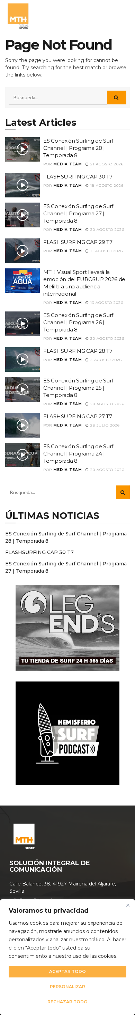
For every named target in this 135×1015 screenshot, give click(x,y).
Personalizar (67, 986)
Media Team (67, 164)
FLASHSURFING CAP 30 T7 (77, 176)
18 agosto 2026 (106, 185)
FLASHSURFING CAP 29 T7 (77, 242)
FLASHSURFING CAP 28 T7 (77, 351)
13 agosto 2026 (106, 302)
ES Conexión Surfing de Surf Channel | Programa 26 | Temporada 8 (78, 322)
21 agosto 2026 (106, 164)
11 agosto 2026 (106, 251)
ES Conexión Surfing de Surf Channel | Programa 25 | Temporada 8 (78, 387)
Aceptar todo (67, 971)
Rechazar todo (67, 1001)
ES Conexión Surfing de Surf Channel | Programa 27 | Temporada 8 (78, 213)
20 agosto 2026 (106, 229)
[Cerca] (128, 905)
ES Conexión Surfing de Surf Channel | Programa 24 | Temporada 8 (78, 453)
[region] (67, 957)
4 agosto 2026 (105, 360)
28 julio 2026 (104, 425)
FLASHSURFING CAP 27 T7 (77, 416)
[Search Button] (116, 97)
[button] (122, 15)
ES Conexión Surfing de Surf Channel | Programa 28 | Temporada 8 (78, 147)
